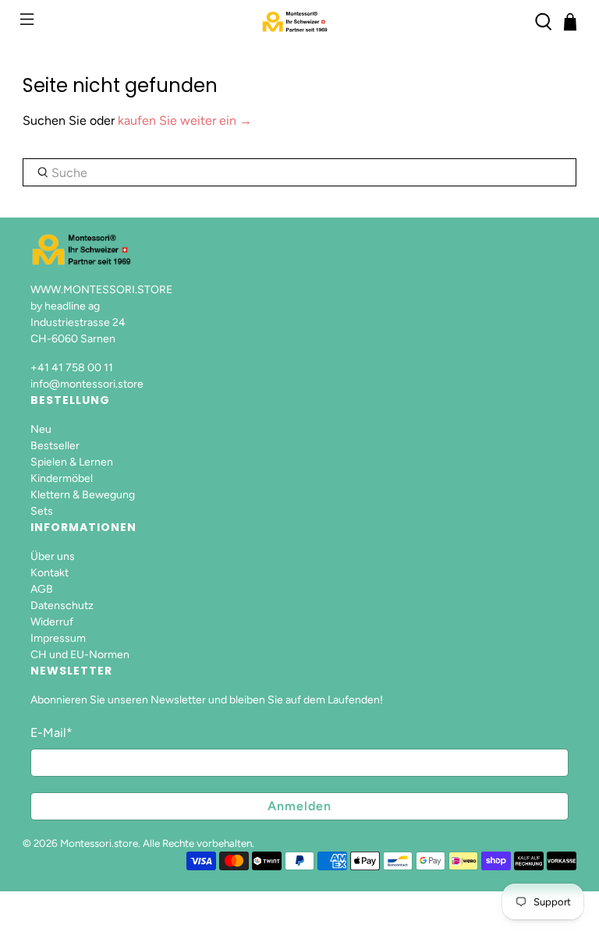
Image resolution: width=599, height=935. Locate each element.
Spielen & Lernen (71, 462)
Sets (41, 511)
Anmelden (299, 806)
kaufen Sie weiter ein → (185, 120)
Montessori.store (99, 843)
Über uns (52, 556)
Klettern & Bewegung (82, 494)
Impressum (58, 638)
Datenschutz (62, 605)
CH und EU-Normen (79, 654)
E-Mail (51, 732)
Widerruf (51, 622)
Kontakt (49, 572)
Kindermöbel (61, 478)
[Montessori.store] (299, 22)
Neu (40, 429)
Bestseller (55, 445)
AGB (41, 589)
